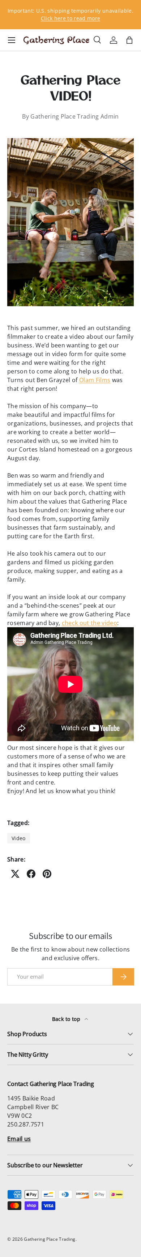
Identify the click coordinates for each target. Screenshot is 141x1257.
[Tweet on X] (15, 874)
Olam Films (94, 380)
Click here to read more (70, 18)
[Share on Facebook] (31, 874)
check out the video (89, 623)
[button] (129, 40)
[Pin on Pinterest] (47, 874)
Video (19, 838)
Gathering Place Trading (49, 1239)
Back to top (67, 1019)
